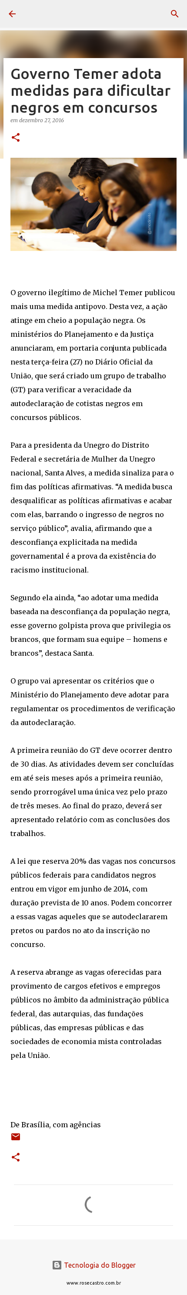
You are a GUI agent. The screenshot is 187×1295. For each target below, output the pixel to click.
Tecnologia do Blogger (99, 1265)
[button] (15, 138)
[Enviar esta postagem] (15, 1140)
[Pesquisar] (175, 13)
